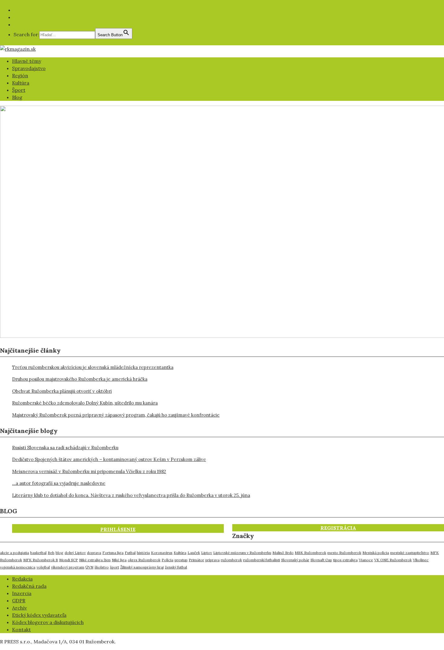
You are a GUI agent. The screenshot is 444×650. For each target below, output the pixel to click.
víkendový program (67, 567)
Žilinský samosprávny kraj (142, 567)
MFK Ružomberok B (40, 560)
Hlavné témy (26, 61)
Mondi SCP (68, 560)
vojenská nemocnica (17, 567)
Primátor (196, 560)
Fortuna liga (113, 552)
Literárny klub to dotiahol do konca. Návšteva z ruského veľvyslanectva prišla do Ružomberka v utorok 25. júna (131, 495)
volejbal (43, 567)
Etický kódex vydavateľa (39, 615)
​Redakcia (22, 579)
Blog (17, 97)
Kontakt (21, 629)
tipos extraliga (345, 560)
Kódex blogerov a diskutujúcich (48, 622)
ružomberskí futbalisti (261, 560)
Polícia (167, 560)
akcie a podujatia (14, 552)
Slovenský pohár (295, 560)
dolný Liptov (75, 552)
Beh (51, 552)
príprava (212, 560)
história (143, 552)
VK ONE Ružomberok (393, 560)
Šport (18, 90)
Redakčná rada (29, 586)
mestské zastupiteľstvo (409, 552)
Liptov (206, 552)
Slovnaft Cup (321, 560)
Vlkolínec (421, 560)
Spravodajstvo (29, 68)
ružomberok (231, 560)
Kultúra (20, 83)
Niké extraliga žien (95, 560)
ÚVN (89, 567)
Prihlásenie (118, 529)
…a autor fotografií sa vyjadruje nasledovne (58, 483)
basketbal (38, 552)
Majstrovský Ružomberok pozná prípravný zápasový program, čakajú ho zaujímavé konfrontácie (116, 415)
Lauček (194, 552)
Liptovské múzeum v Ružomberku (242, 552)
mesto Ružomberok (344, 552)
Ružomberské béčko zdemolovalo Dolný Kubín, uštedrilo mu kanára (85, 403)
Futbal (130, 552)
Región (20, 75)
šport (114, 567)
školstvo (102, 567)
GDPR (18, 600)
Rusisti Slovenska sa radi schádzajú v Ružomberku (65, 447)
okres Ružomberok (144, 560)
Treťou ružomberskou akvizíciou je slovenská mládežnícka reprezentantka (92, 367)
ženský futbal (176, 567)
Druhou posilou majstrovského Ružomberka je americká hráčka (79, 379)
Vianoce (366, 560)
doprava (94, 552)
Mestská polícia (375, 552)
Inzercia (21, 593)
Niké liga (119, 560)
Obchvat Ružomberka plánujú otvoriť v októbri (62, 391)
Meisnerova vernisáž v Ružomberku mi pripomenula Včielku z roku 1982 (89, 471)
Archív (19, 608)
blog (59, 552)
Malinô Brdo (283, 552)
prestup (181, 560)
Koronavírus (161, 552)
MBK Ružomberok (310, 552)
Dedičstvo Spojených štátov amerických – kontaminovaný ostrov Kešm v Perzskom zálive (109, 459)
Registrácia (338, 528)
